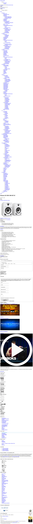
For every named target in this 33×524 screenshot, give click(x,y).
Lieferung (3, 419)
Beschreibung (2, 226)
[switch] (30, 514)
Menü (1, 11)
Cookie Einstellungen (4, 429)
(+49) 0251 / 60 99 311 (5, 516)
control (3, 487)
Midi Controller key (4, 476)
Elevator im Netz (4, 437)
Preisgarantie (3, 433)
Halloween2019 (4, 500)
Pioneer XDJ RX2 (4, 495)
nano (2, 491)
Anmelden (5, 3)
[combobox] (4, 7)
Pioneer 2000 (3, 499)
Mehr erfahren (2, 371)
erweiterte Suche (4, 421)
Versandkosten (8, 219)
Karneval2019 (4, 493)
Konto (1, 193)
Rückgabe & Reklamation (5, 420)
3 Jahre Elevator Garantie (5, 423)
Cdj (2, 494)
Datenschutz (3, 426)
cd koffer (3, 482)
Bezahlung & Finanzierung (5, 418)
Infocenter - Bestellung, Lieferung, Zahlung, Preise (8, 443)
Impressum (3, 428)
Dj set (2, 474)
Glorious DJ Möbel (4, 492)
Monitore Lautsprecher (5, 483)
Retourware (3, 441)
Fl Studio (3, 477)
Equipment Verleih (4, 434)
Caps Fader (3, 501)
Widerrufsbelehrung (4, 425)
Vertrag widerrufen (4, 432)
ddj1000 (3, 502)
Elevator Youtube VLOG (6, 456)
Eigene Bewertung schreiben (4, 256)
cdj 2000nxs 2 (4, 481)
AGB (2, 427)
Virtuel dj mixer (4, 478)
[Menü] (31, 509)
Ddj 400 (3, 498)
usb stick (3, 485)
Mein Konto (5, 2)
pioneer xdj (3, 490)
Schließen (2, 302)
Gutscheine (3, 436)
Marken (3, 435)
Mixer (2, 484)
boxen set (3, 479)
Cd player (3, 489)
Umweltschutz (4, 422)
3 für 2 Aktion (4, 473)
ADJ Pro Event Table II (5, 480)
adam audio (3, 488)
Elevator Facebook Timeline (15, 456)
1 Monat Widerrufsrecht (5, 424)
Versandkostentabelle (14, 522)
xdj (2, 496)
